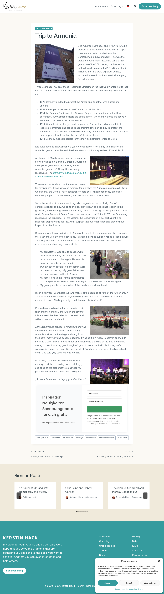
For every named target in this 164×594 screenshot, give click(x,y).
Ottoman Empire (106, 438)
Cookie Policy (120, 589)
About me (104, 536)
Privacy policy (131, 589)
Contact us (138, 550)
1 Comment (137, 497)
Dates (135, 541)
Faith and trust (44, 29)
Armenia (56, 438)
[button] (159, 561)
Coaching (104, 541)
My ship (136, 536)
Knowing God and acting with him (115, 454)
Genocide (68, 438)
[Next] (145, 495)
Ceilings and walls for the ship (47, 454)
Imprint (140, 589)
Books (102, 555)
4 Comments (91, 497)
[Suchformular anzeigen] (135, 6)
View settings (150, 583)
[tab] (77, 511)
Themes (103, 550)
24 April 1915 (42, 438)
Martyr (79, 438)
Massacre (91, 438)
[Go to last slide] (19, 495)
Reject (129, 583)
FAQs (135, 545)
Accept (108, 583)
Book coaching (150, 6)
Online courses (107, 545)
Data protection (94, 586)
